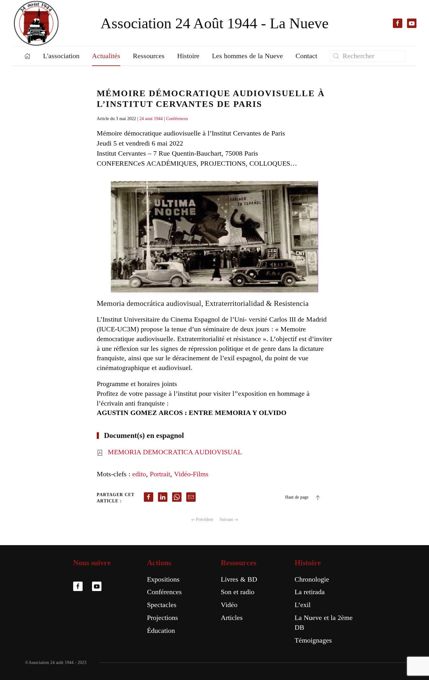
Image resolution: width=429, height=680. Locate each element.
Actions (159, 563)
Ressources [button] (149, 56)
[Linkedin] (162, 497)
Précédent (204, 519)
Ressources (238, 563)
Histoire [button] (188, 56)
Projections (162, 618)
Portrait (160, 474)
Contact (306, 56)
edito (139, 474)
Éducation (161, 630)
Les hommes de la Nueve (247, 56)
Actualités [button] (106, 56)
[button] (318, 497)
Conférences (177, 118)
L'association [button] (61, 56)
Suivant (226, 519)
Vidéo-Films (191, 474)
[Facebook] (148, 497)
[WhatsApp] (177, 497)
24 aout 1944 (151, 118)
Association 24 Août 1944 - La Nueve (214, 23)
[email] (191, 497)
